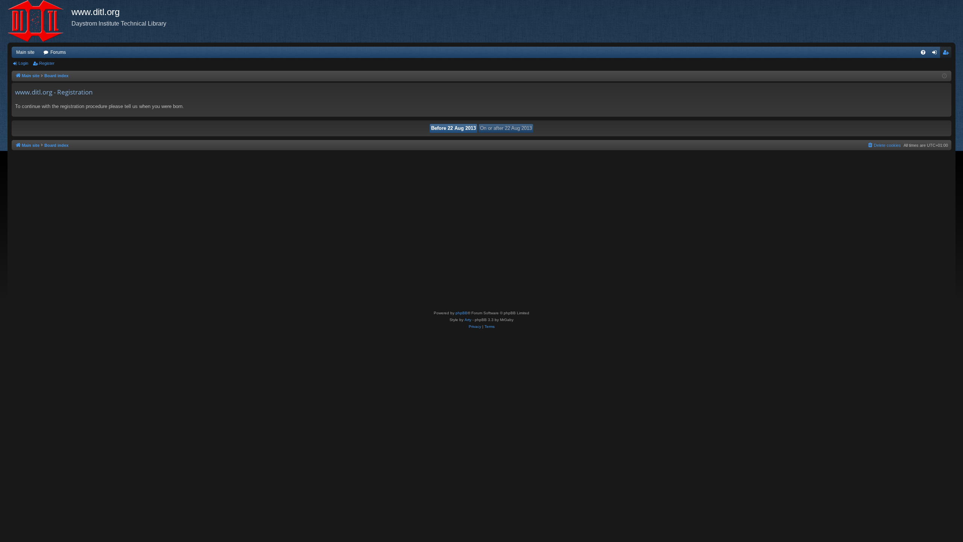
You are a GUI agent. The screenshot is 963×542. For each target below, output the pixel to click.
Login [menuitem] (936, 54)
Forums (58, 52)
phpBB (462, 313)
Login (23, 63)
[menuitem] (923, 52)
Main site (25, 52)
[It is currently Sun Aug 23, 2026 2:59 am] (944, 76)
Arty (468, 320)
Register (47, 63)
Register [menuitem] (947, 54)
